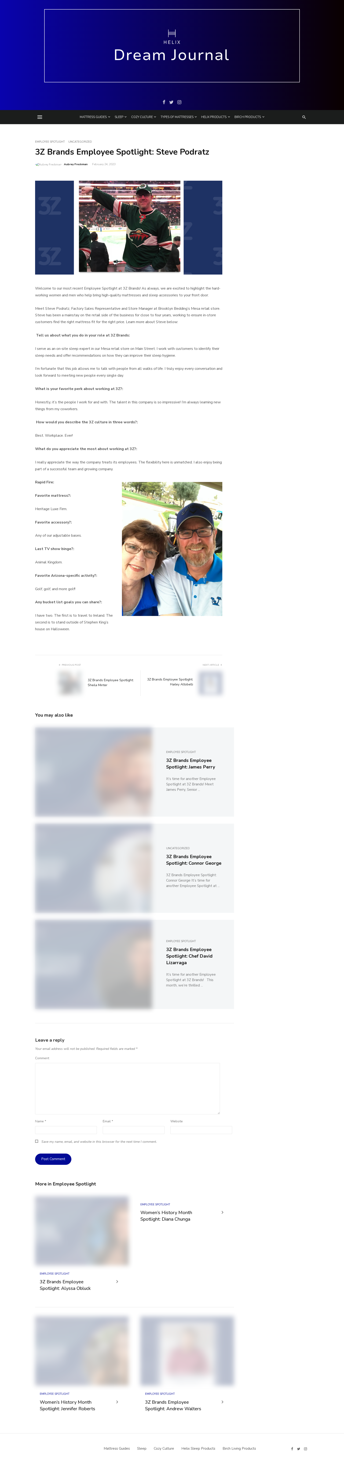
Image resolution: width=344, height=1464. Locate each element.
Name (40, 1121)
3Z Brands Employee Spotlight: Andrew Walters (173, 1405)
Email (108, 1121)
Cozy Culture (142, 117)
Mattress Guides (93, 117)
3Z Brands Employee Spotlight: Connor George (193, 859)
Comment (42, 1058)
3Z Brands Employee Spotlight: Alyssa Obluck (65, 1285)
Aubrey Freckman (76, 164)
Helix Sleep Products (198, 1448)
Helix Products (214, 117)
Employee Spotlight (50, 142)
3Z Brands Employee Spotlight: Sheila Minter (111, 682)
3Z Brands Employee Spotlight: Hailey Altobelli (170, 682)
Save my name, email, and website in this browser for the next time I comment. (99, 1141)
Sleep (119, 117)
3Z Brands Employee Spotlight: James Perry (190, 763)
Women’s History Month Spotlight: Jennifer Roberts (67, 1405)
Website (176, 1121)
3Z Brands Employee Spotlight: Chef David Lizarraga (189, 956)
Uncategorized (80, 142)
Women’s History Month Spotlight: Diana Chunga (166, 1215)
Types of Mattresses (177, 117)
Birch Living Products (239, 1448)
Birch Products (247, 117)
